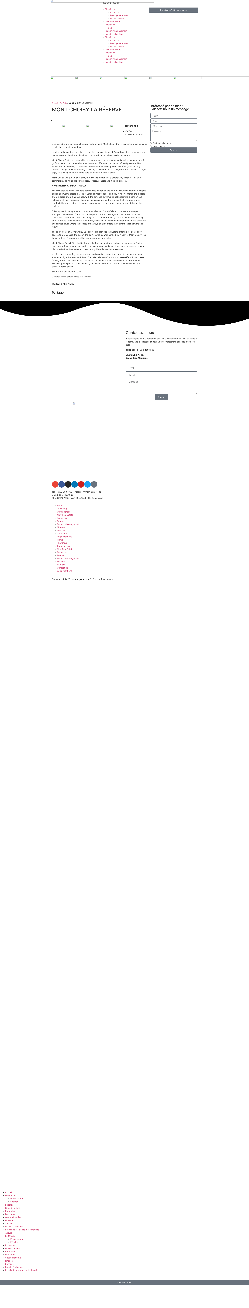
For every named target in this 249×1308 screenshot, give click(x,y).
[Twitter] (87, 484)
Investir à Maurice (14, 1226)
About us (114, 12)
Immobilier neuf (12, 1208)
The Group (110, 9)
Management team (119, 15)
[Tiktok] (94, 484)
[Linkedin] (74, 484)
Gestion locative (13, 1217)
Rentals (108, 27)
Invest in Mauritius (114, 34)
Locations (10, 1214)
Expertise (10, 1204)
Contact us (62, 533)
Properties (110, 24)
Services (61, 530)
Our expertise (117, 18)
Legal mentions (64, 536)
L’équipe (14, 1201)
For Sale (63, 103)
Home (60, 505)
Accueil (55, 103)
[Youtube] (81, 484)
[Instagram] (68, 484)
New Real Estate (113, 21)
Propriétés (10, 1211)
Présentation (16, 1198)
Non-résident (159, 146)
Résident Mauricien (162, 143)
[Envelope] (55, 484)
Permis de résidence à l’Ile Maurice (22, 1229)
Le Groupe (10, 1195)
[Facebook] (61, 484)
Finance (61, 527)
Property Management (116, 31)
